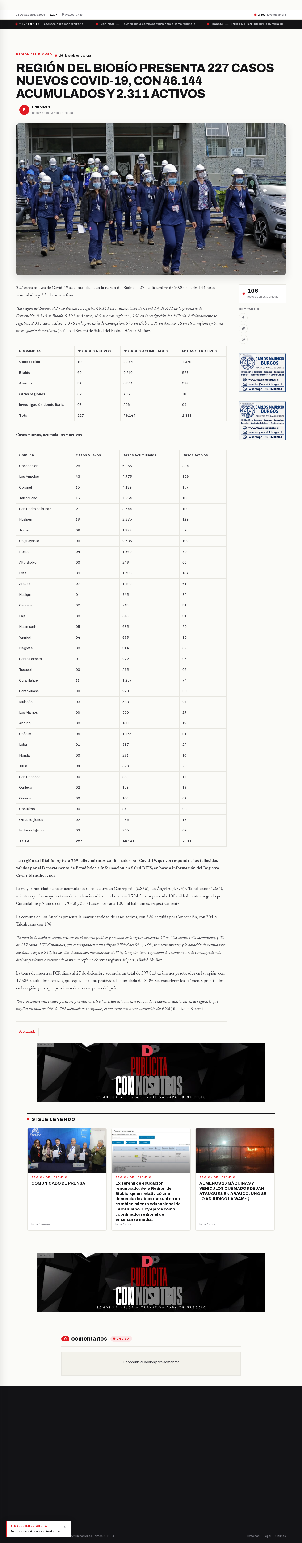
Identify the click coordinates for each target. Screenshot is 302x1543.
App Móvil (243, 1487)
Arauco (91, 1502)
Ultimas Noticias (198, 37)
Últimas (280, 1536)
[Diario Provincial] (35, 37)
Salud (160, 1494)
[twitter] (23, 1485)
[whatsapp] (47, 1485)
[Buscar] (282, 37)
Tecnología (164, 1502)
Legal (267, 1536)
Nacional (162, 1470)
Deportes (163, 1478)
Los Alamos (94, 1486)
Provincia (135, 37)
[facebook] (17, 1485)
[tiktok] (41, 1485)
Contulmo (93, 1518)
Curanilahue (95, 1478)
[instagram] (29, 1485)
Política (161, 1486)
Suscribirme (267, 1415)
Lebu (89, 1510)
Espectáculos (166, 1510)
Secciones (164, 37)
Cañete (91, 1470)
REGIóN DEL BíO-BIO (34, 54)
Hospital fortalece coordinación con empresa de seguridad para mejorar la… (100, 5)
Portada (107, 37)
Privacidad (253, 1536)
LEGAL (228, 37)
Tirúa (90, 1494)
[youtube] (35, 1485)
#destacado (27, 1031)
